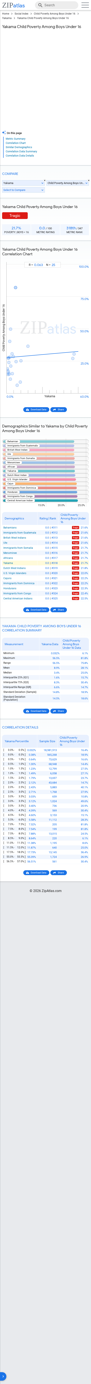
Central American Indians (17, 598)
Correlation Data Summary (21, 151)
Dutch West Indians (14, 568)
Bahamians (10, 527)
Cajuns (7, 578)
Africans (8, 558)
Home (5, 13)
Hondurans (9, 588)
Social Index (21, 13)
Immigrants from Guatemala (19, 532)
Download (81, 258)
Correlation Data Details (20, 155)
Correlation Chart (16, 143)
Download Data (38, 409)
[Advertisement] (45, 80)
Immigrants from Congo (17, 593)
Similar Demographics (19, 147)
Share (61, 409)
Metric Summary (15, 138)
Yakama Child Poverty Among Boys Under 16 (43, 18)
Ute (5, 542)
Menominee (10, 552)
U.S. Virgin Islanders (14, 573)
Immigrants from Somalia (18, 547)
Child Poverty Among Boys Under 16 (54, 13)
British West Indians (14, 537)
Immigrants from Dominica (18, 583)
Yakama (7, 18)
